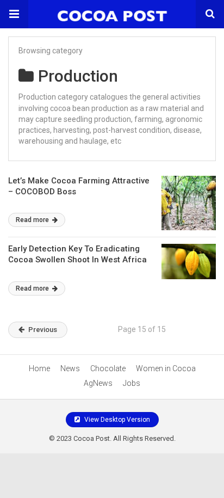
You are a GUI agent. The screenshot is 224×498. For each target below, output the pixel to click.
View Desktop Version (116, 419)
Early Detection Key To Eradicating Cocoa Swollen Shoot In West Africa (77, 254)
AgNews (98, 383)
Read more (33, 220)
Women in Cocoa (166, 368)
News (70, 368)
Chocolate (108, 368)
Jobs (131, 383)
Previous (42, 329)
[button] (14, 14)
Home (39, 368)
